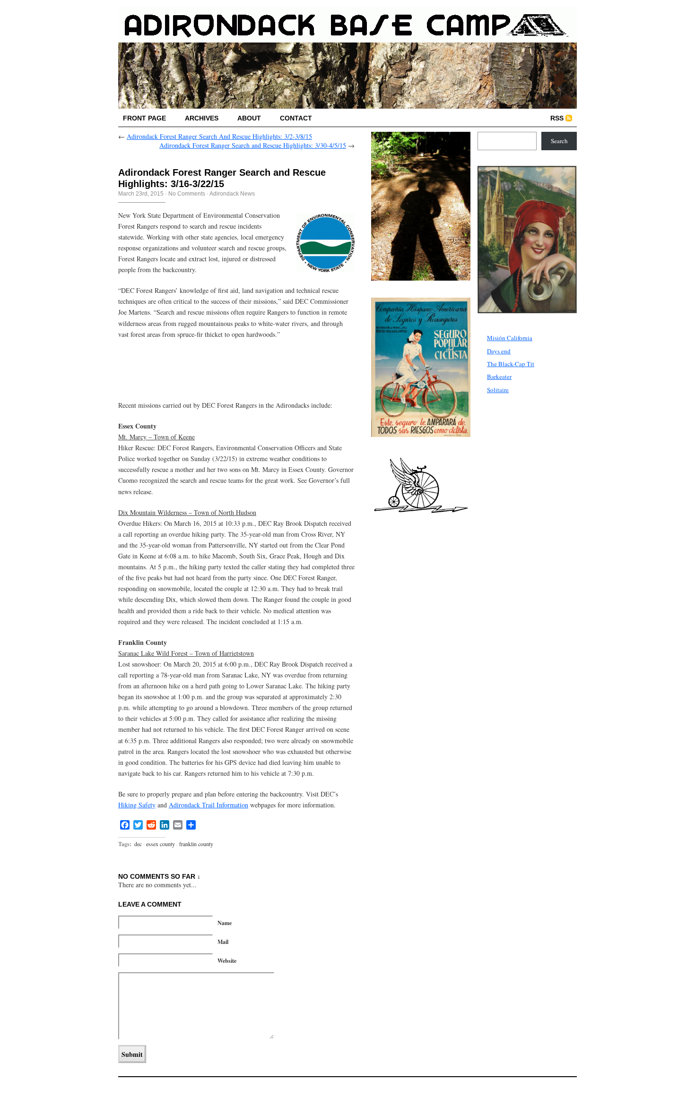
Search (559, 141)
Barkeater (499, 376)
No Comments (186, 193)
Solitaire (498, 390)
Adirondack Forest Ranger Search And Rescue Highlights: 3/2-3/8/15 (219, 136)
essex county (160, 844)
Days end (499, 351)
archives (201, 118)
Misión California (509, 338)
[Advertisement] (228, 375)
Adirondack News (232, 193)
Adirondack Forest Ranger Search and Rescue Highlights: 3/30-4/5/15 (252, 145)
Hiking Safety (137, 804)
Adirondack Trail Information (208, 804)
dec (138, 844)
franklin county (196, 844)
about (249, 118)
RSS (557, 118)
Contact (296, 118)
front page (144, 118)
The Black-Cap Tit (510, 364)
